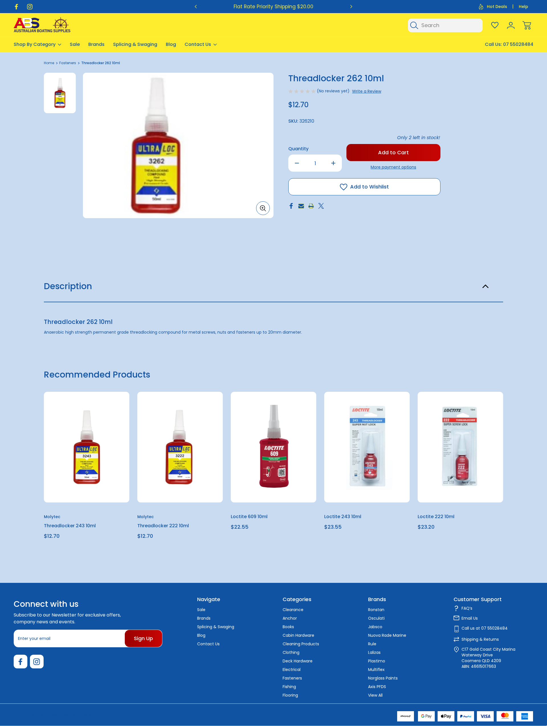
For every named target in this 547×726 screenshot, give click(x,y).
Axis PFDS (377, 687)
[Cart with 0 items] (526, 25)
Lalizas (374, 652)
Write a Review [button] (366, 91)
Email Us (470, 618)
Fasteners (292, 678)
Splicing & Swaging (135, 44)
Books (288, 627)
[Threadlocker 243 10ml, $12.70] (86, 447)
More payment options (393, 167)
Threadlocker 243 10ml (70, 525)
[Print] (311, 206)
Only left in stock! (418, 137)
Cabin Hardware (298, 635)
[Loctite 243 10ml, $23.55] (367, 447)
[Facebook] (16, 6)
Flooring (290, 695)
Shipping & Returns (480, 639)
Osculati (376, 618)
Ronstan (376, 610)
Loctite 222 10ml (436, 516)
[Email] (301, 206)
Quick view (104, 410)
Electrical (292, 669)
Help (523, 6)
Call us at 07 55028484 (485, 628)
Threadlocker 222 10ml (163, 525)
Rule (372, 644)
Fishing (289, 687)
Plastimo (376, 661)
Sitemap (85, 714)
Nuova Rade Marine (387, 635)
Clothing (291, 652)
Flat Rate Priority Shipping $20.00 (273, 6)
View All (375, 695)
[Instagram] (29, 6)
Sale (75, 44)
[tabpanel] (60, 93)
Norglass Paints (383, 678)
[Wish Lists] (494, 25)
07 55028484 (518, 44)
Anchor (290, 618)
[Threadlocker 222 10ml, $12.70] (180, 447)
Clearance (293, 610)
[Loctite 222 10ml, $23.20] (460, 447)
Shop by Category (35, 44)
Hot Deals (497, 6)
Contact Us (198, 44)
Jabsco (375, 627)
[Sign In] (510, 25)
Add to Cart (86, 489)
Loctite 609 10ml (249, 516)
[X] (321, 206)
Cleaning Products (301, 644)
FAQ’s (467, 608)
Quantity (298, 148)
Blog (171, 44)
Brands (96, 44)
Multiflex (376, 669)
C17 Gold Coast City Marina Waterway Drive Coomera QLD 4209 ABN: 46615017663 (488, 657)
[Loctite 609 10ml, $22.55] (273, 447)
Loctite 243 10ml (342, 516)
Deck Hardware (298, 661)
